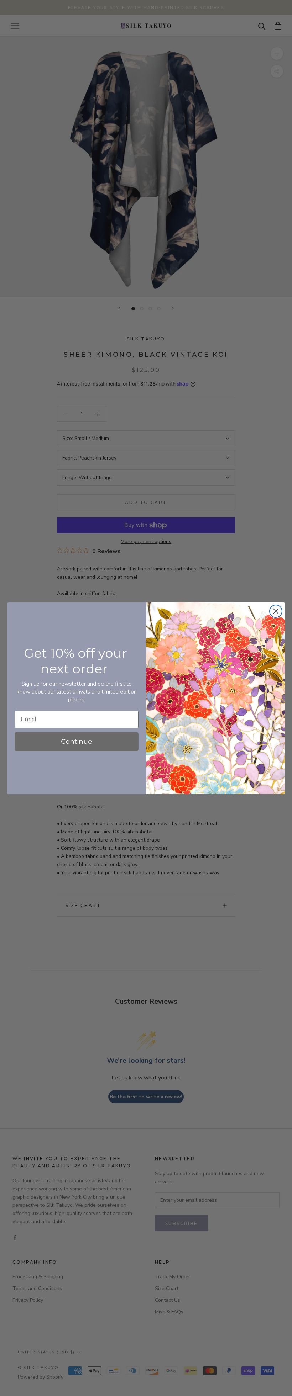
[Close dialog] (276, 611)
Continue (76, 741)
